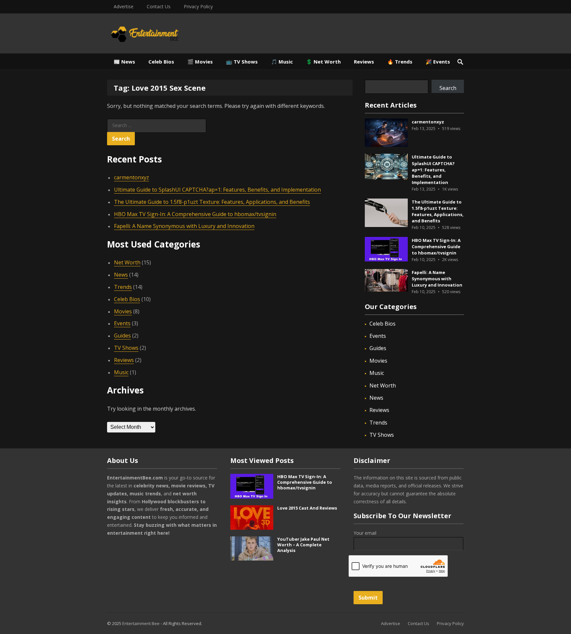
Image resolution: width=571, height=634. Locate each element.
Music (121, 372)
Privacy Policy (198, 6)
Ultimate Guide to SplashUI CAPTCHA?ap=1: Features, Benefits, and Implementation (217, 189)
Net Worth (127, 262)
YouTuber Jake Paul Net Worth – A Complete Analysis (303, 544)
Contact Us (159, 6)
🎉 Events (438, 61)
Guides (122, 335)
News (121, 274)
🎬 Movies (200, 61)
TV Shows (126, 347)
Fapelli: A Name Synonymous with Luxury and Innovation (184, 226)
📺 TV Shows (242, 61)
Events (122, 323)
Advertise (123, 6)
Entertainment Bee (141, 623)
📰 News (124, 61)
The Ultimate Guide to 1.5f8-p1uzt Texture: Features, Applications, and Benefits (212, 201)
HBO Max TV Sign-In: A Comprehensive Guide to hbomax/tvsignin (195, 214)
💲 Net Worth (323, 61)
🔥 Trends (399, 61)
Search (447, 88)
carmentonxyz (131, 177)
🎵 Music (282, 61)
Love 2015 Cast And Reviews (307, 508)
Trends (123, 287)
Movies (123, 311)
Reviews (364, 61)
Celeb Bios (161, 61)
